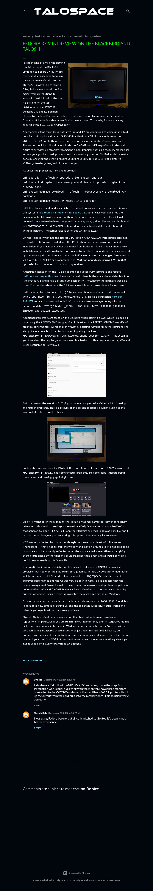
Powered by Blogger (79, 873)
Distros (87, 36)
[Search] (128, 10)
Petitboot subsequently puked (41, 276)
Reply (37, 705)
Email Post (36, 660)
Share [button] (26, 660)
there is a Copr (106, 217)
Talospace (74, 12)
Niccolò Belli (40, 712)
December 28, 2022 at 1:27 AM (63, 712)
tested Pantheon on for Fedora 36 (64, 212)
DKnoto (38, 679)
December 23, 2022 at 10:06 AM (60, 679)
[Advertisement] (76, 826)
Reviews (96, 36)
